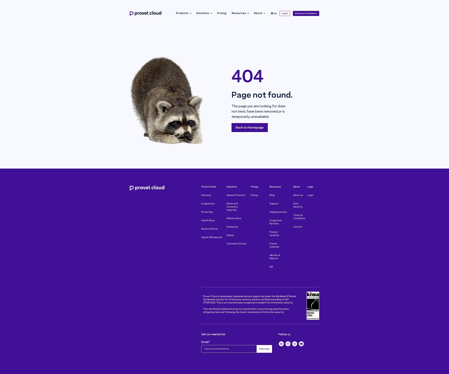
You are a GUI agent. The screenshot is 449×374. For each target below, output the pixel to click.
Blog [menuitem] (272, 195)
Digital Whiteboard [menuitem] (211, 237)
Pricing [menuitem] (221, 13)
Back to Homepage (250, 128)
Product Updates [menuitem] (274, 234)
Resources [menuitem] (239, 13)
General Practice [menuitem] (236, 195)
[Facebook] (288, 343)
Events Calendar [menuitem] (274, 245)
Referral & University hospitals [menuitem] (232, 207)
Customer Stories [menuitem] (236, 243)
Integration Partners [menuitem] (276, 222)
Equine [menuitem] (230, 235)
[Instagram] (294, 343)
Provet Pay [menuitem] (207, 212)
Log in (285, 13)
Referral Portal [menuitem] (209, 229)
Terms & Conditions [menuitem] (299, 217)
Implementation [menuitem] (278, 212)
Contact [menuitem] (298, 227)
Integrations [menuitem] (208, 203)
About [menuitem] (258, 13)
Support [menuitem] (274, 203)
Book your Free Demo (306, 13)
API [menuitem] (271, 267)
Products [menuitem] (182, 13)
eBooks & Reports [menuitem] (275, 257)
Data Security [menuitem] (298, 205)
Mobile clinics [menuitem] (234, 218)
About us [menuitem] (298, 195)
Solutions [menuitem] (202, 13)
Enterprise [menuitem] (232, 227)
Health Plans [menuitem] (208, 220)
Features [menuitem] (206, 195)
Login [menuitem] (310, 195)
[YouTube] (301, 343)
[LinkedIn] (281, 343)
